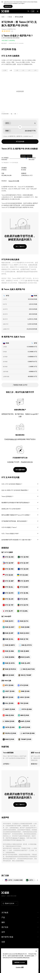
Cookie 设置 (20, 967)
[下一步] (37, 880)
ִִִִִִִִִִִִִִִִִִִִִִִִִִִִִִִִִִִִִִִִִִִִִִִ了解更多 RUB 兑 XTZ (20, 385)
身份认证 (13, 439)
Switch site (8, 6)
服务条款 (15, 838)
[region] (20, 960)
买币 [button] (3, 932)
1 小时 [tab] (4, 70)
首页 (2, 17)
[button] (28, 11)
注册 (32, 11)
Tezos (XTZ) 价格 (13, 181)
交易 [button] (3, 942)
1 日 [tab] (11, 70)
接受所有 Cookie (20, 962)
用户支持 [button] (4, 927)
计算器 (9, 17)
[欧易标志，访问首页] (5, 11)
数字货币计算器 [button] (7, 937)
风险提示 (22, 838)
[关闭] (36, 951)
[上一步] (2, 880)
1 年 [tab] (29, 70)
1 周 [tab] (17, 70)
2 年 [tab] (35, 70)
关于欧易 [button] (4, 913)
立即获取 (6, 764)
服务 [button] (3, 922)
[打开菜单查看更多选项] (38, 11)
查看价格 (34, 764)
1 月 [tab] (23, 70)
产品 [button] (3, 917)
